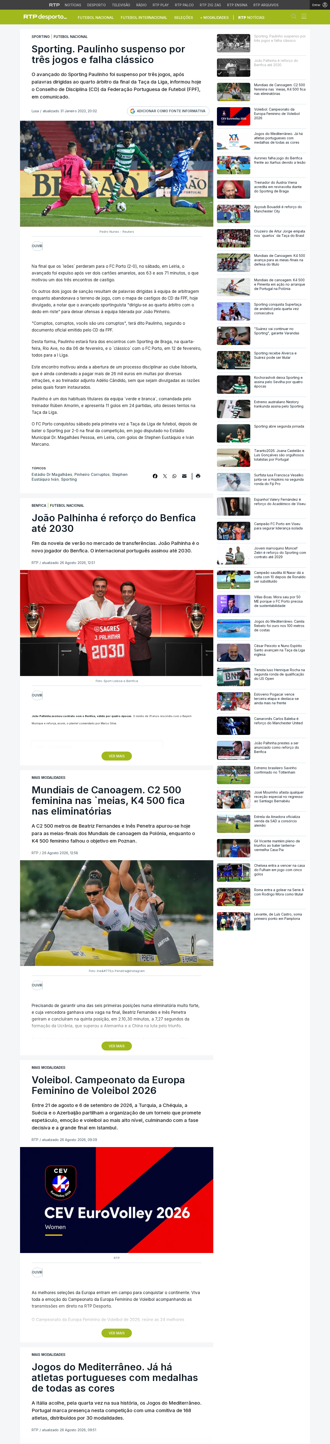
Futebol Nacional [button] (96, 17)
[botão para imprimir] (198, 477)
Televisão (121, 5)
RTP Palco (184, 5)
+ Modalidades (214, 17)
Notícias (73, 5)
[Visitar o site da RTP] (54, 5)
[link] (47, 17)
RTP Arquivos (266, 5)
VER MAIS (117, 756)
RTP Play (161, 5)
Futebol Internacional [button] (144, 17)
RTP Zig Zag (210, 5)
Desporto (96, 5)
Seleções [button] (183, 17)
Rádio (141, 5)
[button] (295, 17)
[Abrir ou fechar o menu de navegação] (302, 17)
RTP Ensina (237, 5)
